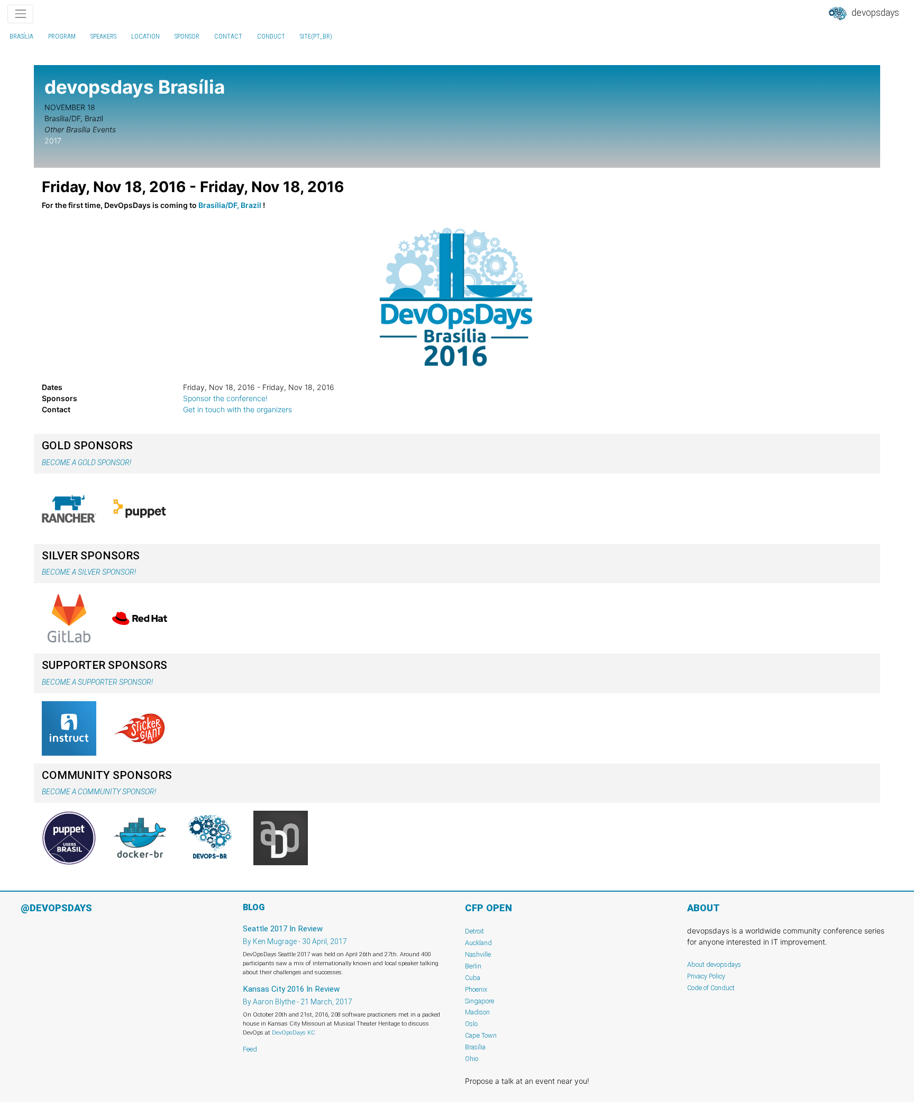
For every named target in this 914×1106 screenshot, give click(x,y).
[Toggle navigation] (20, 14)
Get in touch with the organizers (237, 409)
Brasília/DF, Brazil (229, 205)
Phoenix (476, 989)
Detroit (474, 931)
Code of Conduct (711, 988)
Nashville (478, 954)
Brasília (21, 36)
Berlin (473, 966)
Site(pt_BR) (316, 36)
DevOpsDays (874, 12)
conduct (271, 36)
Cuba (472, 978)
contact (228, 36)
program (62, 36)
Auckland (478, 943)
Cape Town (481, 1035)
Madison (477, 1012)
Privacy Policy (706, 976)
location (145, 36)
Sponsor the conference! (225, 398)
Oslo (471, 1024)
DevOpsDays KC (293, 1032)
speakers (103, 36)
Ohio (471, 1059)
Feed (250, 1049)
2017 (52, 140)
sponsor (187, 36)
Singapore (479, 1001)
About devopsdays (714, 964)
